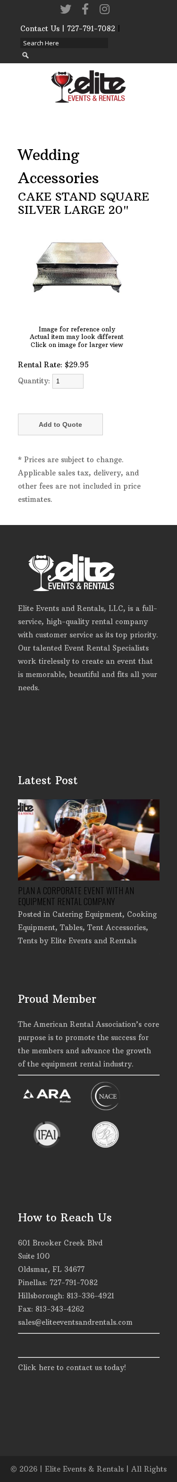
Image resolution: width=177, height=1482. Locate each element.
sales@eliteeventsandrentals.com (75, 1322)
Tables (71, 927)
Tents (27, 940)
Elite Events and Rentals (93, 940)
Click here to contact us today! (72, 1367)
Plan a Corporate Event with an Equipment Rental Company (76, 895)
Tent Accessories (116, 927)
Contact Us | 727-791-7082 (67, 28)
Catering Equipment (87, 914)
